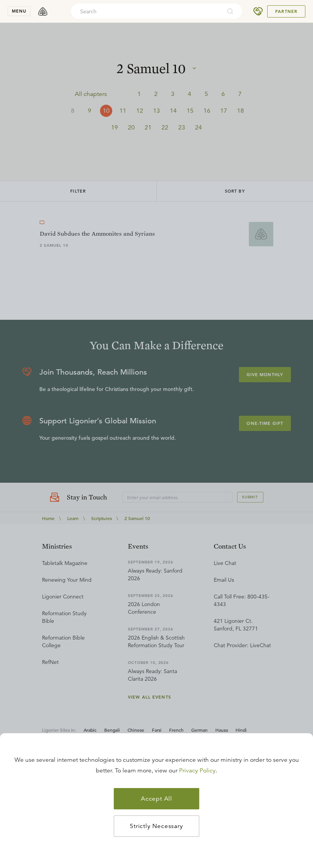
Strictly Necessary (156, 826)
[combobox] (146, 11)
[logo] (42, 11)
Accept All (156, 799)
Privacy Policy (197, 770)
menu (19, 11)
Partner (286, 11)
